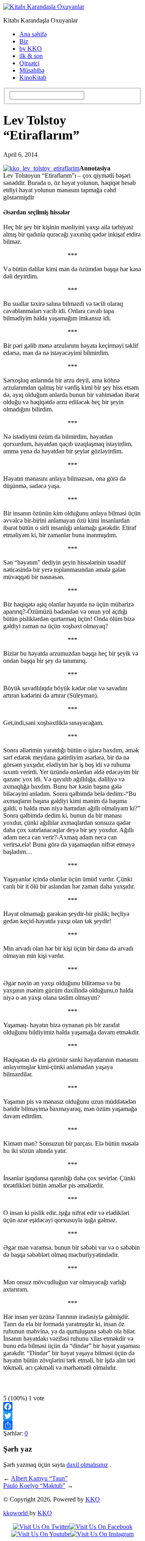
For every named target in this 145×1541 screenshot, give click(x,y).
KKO (92, 1499)
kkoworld (16, 1513)
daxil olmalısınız (87, 1464)
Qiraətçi (29, 63)
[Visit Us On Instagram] (102, 1534)
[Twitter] (72, 1416)
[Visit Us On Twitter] (41, 1526)
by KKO (30, 48)
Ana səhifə (33, 34)
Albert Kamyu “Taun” (39, 1478)
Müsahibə (31, 70)
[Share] (72, 1425)
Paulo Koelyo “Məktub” (34, 1485)
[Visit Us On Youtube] (40, 1534)
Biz (23, 41)
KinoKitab (32, 77)
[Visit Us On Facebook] (101, 1526)
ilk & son (31, 55)
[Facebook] (72, 1406)
